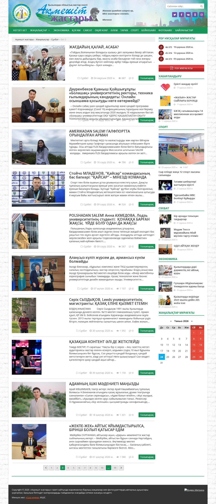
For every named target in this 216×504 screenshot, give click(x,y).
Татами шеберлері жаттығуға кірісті (185, 183)
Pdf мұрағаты (184, 68)
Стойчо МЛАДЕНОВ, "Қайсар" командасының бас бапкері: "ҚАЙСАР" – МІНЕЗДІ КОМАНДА (109, 175)
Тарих (124, 30)
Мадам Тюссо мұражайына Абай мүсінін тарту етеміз (186, 232)
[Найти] (201, 6)
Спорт (135, 30)
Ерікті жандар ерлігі (186, 84)
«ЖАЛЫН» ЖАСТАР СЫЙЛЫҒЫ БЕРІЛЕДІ (185, 99)
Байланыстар (184, 30)
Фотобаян (165, 30)
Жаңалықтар (38, 30)
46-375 (168, 47)
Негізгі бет (20, 30)
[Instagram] (201, 14)
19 (115, 467)
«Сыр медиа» (32, 497)
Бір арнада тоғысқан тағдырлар (186, 217)
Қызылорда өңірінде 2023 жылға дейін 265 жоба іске (186, 300)
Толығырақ (147, 78)
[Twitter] (174, 14)
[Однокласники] (194, 14)
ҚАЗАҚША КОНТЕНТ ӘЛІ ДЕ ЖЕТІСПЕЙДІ (104, 341)
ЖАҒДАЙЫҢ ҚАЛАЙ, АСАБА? (94, 47)
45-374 (168, 53)
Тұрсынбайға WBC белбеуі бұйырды (184, 196)
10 (102, 467)
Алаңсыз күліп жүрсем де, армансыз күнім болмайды (107, 259)
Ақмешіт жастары (83, 14)
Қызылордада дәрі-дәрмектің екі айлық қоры (186, 270)
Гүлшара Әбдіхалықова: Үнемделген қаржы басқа (189, 285)
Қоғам (76, 30)
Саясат (87, 30)
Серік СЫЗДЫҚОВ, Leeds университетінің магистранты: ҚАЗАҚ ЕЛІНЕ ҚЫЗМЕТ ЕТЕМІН (108, 301)
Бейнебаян (148, 30)
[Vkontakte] (188, 14)
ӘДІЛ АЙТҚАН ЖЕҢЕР (186, 245)
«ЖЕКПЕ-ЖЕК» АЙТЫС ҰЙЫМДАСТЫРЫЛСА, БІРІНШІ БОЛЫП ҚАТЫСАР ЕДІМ (107, 428)
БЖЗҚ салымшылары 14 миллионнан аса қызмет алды (188, 114)
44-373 (168, 58)
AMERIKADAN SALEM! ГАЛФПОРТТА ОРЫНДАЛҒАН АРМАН (99, 133)
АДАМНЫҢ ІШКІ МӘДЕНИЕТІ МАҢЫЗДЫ (104, 383)
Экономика (61, 30)
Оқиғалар (101, 30)
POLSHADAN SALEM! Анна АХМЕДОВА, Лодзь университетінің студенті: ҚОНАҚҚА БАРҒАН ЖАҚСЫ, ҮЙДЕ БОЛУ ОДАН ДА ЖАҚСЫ (109, 219)
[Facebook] (181, 14)
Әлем (114, 30)
